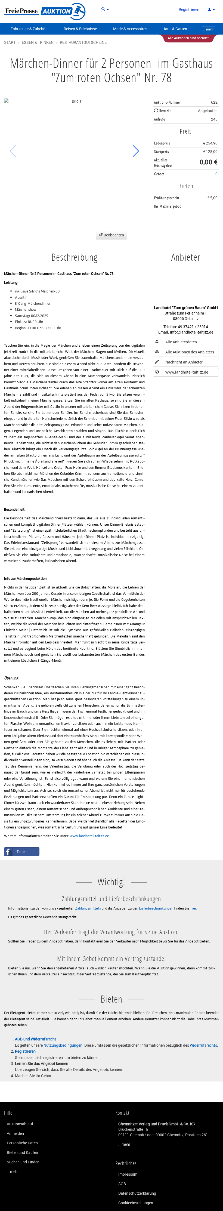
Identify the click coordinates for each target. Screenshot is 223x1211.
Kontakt (122, 1113)
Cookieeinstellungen (135, 1202)
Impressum (127, 1174)
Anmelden (15, 1133)
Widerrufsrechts (203, 1045)
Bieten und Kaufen (22, 1152)
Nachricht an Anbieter (184, 362)
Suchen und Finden (23, 1161)
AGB (122, 1183)
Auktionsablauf (20, 1123)
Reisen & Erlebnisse (80, 28)
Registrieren (189, 9)
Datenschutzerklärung (137, 1193)
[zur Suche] (105, 9)
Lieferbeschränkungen (156, 908)
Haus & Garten (174, 28)
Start (10, 42)
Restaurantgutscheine (83, 42)
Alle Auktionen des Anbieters (189, 352)
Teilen (22, 851)
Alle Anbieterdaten (181, 341)
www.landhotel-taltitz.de (89, 835)
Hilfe (8, 1113)
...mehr (13, 1171)
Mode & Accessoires (130, 28)
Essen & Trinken (38, 42)
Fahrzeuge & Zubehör (29, 28)
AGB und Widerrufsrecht (35, 1038)
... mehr (208, 29)
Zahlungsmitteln (88, 908)
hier (193, 908)
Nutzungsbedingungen (63, 1045)
